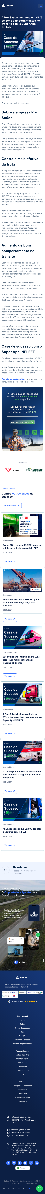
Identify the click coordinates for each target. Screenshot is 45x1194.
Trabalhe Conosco (22, 1040)
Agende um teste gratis (13, 379)
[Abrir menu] (40, 6)
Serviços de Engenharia (22, 1086)
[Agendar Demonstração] (22, 418)
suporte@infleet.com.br (19, 1135)
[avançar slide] (25, 474)
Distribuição (22, 1093)
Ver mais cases (9, 505)
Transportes (22, 1101)
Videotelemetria (22, 1055)
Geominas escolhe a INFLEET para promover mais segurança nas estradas (21, 602)
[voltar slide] (20, 474)
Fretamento (22, 1090)
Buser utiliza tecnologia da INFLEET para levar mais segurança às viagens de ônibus (21, 659)
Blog (22, 1032)
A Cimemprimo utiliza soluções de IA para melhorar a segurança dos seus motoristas (22, 774)
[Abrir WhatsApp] (39, 1188)
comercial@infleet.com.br (20, 1132)
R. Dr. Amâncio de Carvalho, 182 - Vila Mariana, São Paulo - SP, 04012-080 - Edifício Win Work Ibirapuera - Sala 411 (24, 1151)
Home (22, 1020)
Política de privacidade (22, 1044)
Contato (22, 1036)
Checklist (22, 1074)
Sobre (22, 1024)
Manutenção (22, 1063)
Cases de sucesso (22, 1028)
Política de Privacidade (9, 1189)
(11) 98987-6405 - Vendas (20, 1117)
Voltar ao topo (22, 1189)
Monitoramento (22, 1059)
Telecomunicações (22, 1097)
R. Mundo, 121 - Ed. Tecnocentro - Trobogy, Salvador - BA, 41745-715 (23, 1144)
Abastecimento (22, 1070)
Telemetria (22, 1067)
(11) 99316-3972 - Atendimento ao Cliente (23, 1121)
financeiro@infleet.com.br (20, 1130)
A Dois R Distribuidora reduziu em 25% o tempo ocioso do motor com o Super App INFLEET (22, 717)
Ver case (8, 561)
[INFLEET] (8, 5)
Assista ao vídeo (26, 962)
